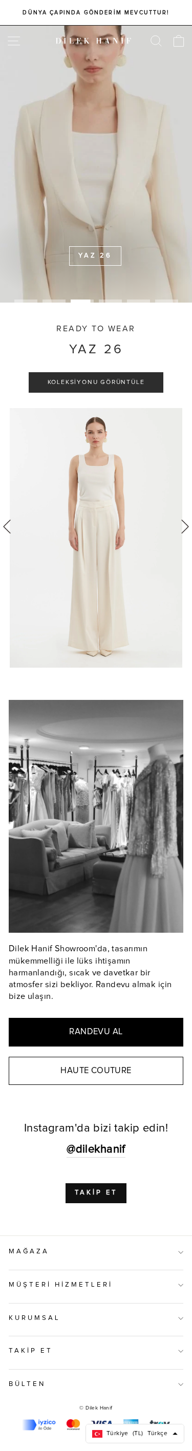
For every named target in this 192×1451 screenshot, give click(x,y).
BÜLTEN (27, 1384)
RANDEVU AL (95, 1032)
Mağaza (29, 1251)
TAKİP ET (31, 1351)
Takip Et (96, 1192)
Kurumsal (34, 1318)
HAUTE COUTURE (95, 1070)
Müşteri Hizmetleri (61, 1285)
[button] (185, 526)
